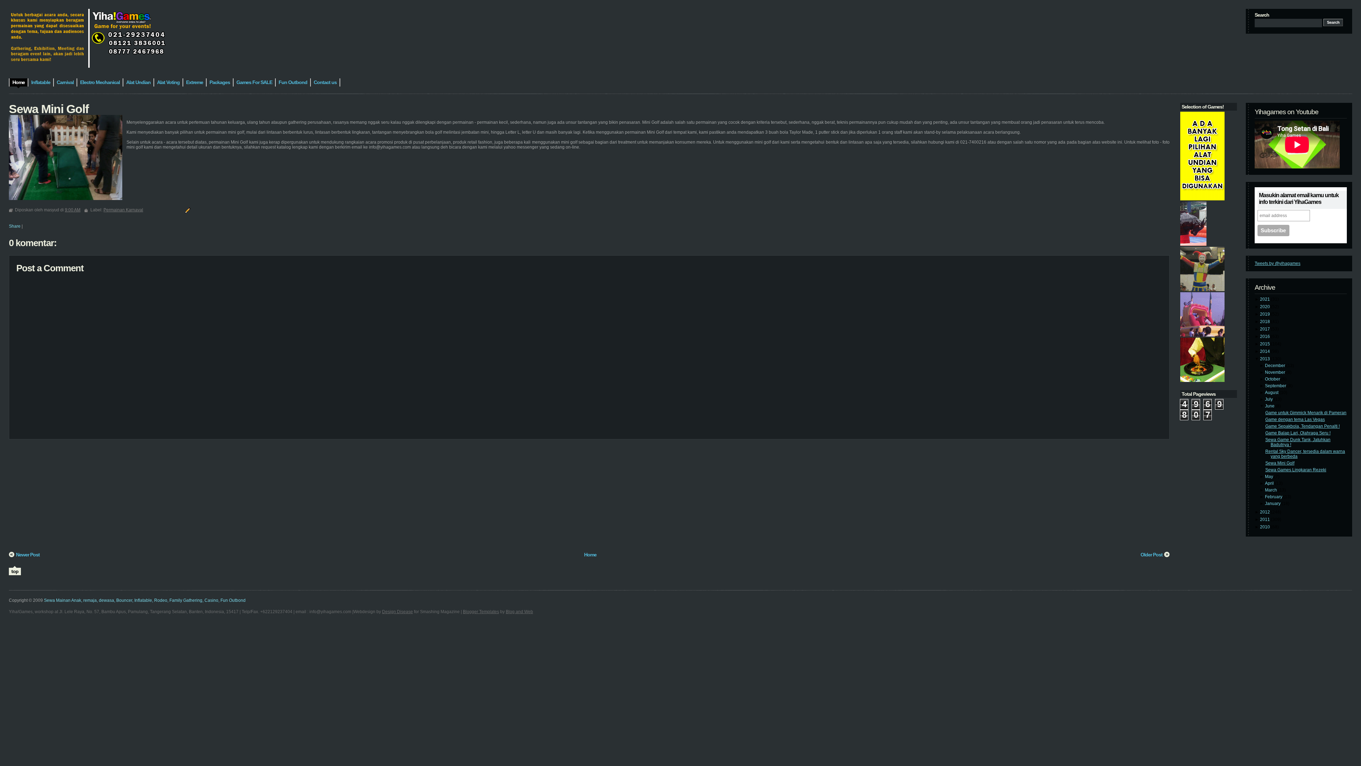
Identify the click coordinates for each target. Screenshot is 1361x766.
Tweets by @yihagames (1277, 263)
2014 (1265, 351)
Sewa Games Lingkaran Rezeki (1295, 469)
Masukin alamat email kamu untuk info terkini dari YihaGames (1299, 198)
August (1272, 392)
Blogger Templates (481, 611)
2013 (1265, 358)
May (1269, 476)
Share (15, 226)
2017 (1265, 329)
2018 (1265, 321)
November (1275, 372)
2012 (1265, 512)
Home (590, 554)
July (1269, 399)
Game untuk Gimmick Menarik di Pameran (1305, 412)
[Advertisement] (221, 498)
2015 (1265, 344)
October (1273, 379)
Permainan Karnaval (123, 209)
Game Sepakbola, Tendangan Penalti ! (1302, 426)
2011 (1265, 519)
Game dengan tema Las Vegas (1295, 419)
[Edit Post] (187, 209)
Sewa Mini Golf (1279, 463)
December (1275, 365)
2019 (1265, 314)
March (1271, 490)
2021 (1265, 299)
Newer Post (28, 554)
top (14, 571)
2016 (1265, 336)
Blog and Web (519, 611)
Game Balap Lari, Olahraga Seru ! (1298, 433)
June (1270, 406)
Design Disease (397, 611)
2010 (1265, 526)
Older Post (1152, 554)
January (1273, 503)
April (1270, 483)
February (1274, 496)
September (1276, 385)
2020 (1265, 306)
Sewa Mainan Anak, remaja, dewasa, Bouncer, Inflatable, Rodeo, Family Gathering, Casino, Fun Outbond (145, 600)
